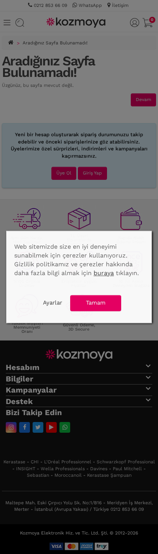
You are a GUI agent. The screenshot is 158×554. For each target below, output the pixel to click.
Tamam (95, 303)
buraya (104, 273)
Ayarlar (52, 303)
